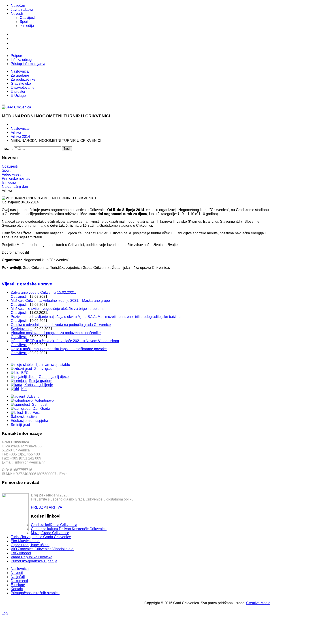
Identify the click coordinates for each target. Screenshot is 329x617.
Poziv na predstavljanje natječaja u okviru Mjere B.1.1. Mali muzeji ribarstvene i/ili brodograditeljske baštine (96, 317)
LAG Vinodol (21, 553)
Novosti (17, 13)
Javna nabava (22, 9)
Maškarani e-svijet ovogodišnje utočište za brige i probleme (58, 309)
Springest (39, 404)
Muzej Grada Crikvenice (50, 533)
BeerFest (32, 412)
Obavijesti (28, 17)
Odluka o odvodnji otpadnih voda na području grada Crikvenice (61, 325)
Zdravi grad (43, 369)
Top (5, 613)
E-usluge (18, 585)
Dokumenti (19, 581)
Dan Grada (41, 408)
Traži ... (7, 148)
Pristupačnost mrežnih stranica (35, 593)
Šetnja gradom (40, 381)
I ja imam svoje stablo (52, 365)
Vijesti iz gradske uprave (27, 284)
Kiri (24, 389)
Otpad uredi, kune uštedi (30, 545)
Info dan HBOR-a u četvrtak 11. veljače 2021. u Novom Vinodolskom (65, 341)
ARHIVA (55, 507)
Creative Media (258, 603)
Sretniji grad (20, 425)
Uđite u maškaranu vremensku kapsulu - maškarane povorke (59, 349)
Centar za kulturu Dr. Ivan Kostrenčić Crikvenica (69, 529)
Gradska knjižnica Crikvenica (54, 525)
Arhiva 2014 (20, 136)
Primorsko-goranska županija (34, 561)
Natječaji (18, 5)
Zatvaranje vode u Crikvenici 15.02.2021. (43, 292)
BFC (25, 373)
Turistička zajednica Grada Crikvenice (41, 537)
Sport (24, 22)
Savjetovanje (21, 329)
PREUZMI (39, 507)
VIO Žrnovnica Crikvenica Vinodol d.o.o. (42, 549)
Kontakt (17, 589)
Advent (32, 396)
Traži (67, 148)
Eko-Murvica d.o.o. (25, 541)
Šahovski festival (24, 417)
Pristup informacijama (28, 64)
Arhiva (16, 132)
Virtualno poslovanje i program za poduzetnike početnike (56, 333)
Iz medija (27, 26)
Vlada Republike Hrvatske (31, 557)
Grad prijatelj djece (54, 377)
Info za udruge (22, 60)
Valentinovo (44, 400)
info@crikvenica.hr (30, 462)
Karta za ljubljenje (38, 385)
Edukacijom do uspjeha (29, 421)
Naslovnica (20, 128)
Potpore (17, 56)
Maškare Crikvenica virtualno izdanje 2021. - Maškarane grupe (60, 300)
